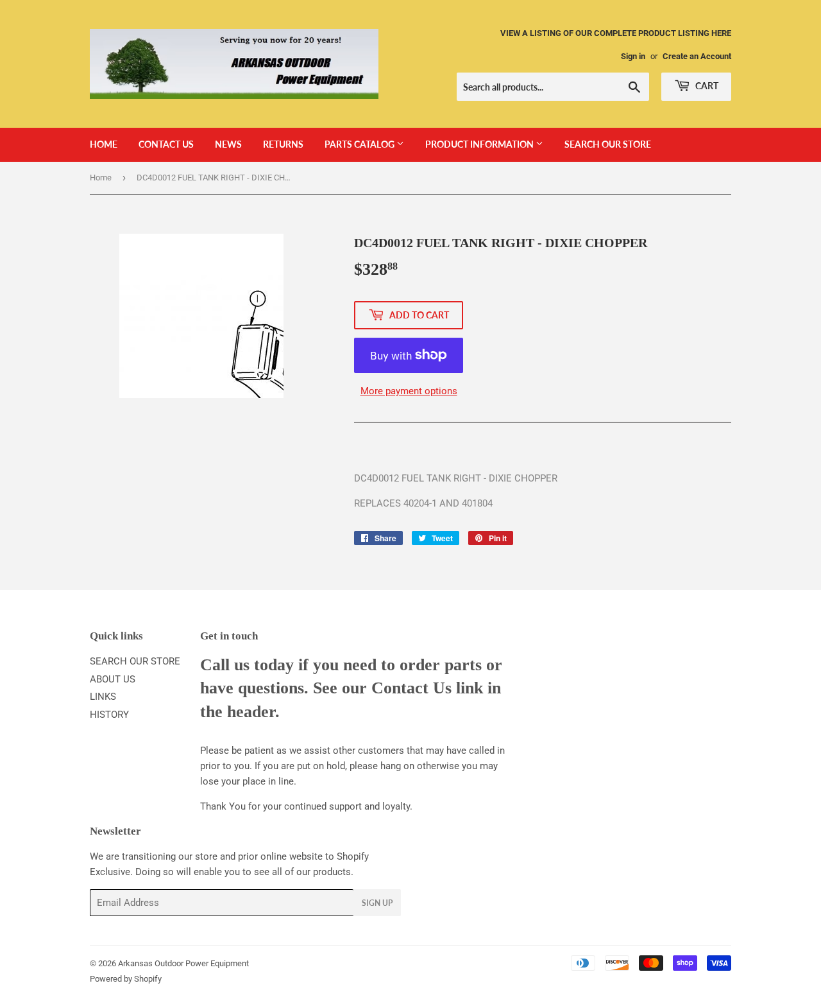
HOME (103, 144)
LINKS (103, 696)
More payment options (408, 391)
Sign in (633, 56)
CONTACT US (166, 144)
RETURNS (283, 144)
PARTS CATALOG (360, 144)
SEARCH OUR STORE (607, 144)
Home (101, 177)
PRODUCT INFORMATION (480, 144)
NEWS (228, 144)
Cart (705, 85)
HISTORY (109, 714)
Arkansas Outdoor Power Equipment (183, 963)
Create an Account (697, 56)
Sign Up (377, 903)
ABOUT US (112, 679)
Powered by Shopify (126, 979)
